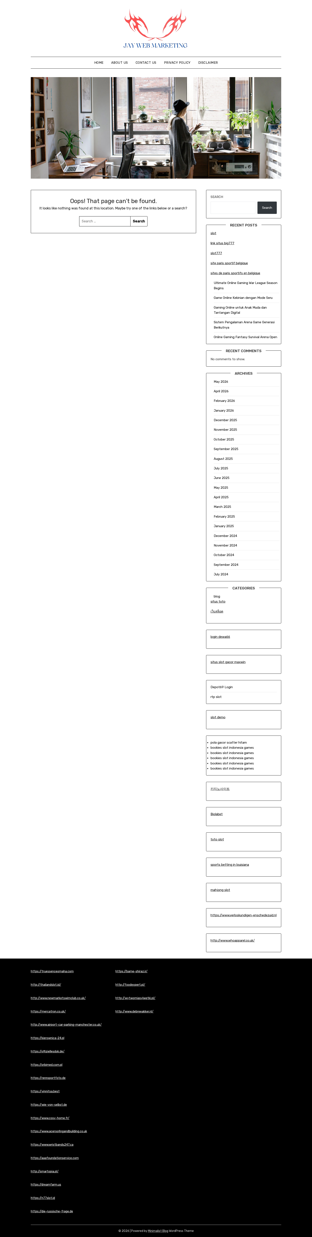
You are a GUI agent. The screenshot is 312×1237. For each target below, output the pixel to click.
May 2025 (221, 488)
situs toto (218, 601)
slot (213, 233)
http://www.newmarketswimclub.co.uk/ (58, 998)
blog (217, 596)
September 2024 (226, 565)
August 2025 (223, 459)
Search (217, 197)
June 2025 (221, 478)
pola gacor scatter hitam (229, 742)
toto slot (217, 839)
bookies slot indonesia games (232, 748)
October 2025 (224, 439)
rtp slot (216, 697)
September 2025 (226, 449)
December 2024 (225, 536)
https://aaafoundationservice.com (55, 1158)
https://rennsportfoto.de (48, 1078)
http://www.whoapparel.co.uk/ (233, 940)
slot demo (218, 717)
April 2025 (221, 497)
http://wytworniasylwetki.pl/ (135, 998)
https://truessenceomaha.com (52, 971)
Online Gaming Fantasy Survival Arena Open (245, 337)
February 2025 (224, 516)
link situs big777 (222, 243)
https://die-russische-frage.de (52, 1211)
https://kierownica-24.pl (47, 1038)
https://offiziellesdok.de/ (48, 1051)
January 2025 (224, 526)
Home (99, 63)
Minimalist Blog (158, 1231)
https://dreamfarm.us (46, 1184)
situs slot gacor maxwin (228, 662)
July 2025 (221, 468)
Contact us (146, 63)
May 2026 (221, 382)
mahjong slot (220, 890)
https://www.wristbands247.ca (52, 1145)
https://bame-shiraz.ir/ (131, 971)
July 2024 (221, 574)
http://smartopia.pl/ (45, 1171)
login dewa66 (220, 637)
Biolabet (217, 814)
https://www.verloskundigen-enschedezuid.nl (244, 915)
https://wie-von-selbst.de (49, 1105)
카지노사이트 (220, 789)
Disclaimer (208, 63)
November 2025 (225, 430)
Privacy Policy (177, 63)
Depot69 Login (222, 687)
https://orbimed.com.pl (46, 1065)
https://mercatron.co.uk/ (48, 1011)
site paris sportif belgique (229, 263)
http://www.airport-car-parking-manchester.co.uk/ (66, 1025)
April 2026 (221, 391)
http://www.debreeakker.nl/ (134, 1011)
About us (119, 63)
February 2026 (224, 401)
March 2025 (222, 507)
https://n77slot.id (43, 1198)
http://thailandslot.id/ (46, 985)
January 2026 (224, 410)
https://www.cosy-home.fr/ (50, 1118)
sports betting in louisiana (230, 865)
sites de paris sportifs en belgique (235, 273)
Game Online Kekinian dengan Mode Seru (243, 298)
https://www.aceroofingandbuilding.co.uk (59, 1131)
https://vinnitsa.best (45, 1091)
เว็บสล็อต (217, 611)
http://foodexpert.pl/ (130, 985)
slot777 (216, 253)
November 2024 (225, 545)
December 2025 (225, 420)
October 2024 (224, 555)
